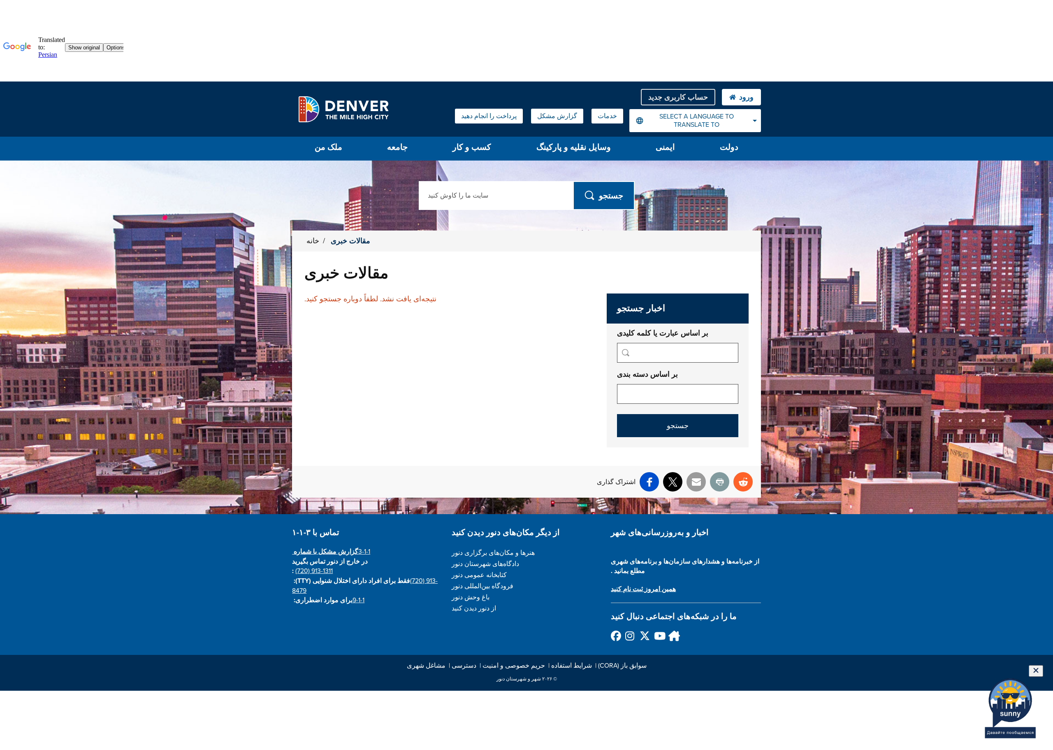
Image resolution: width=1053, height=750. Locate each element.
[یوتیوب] (658, 636)
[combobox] (695, 120)
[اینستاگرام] (630, 636)
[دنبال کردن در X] (644, 636)
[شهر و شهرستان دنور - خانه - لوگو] (343, 109)
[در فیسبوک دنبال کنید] (615, 636)
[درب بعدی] (673, 636)
